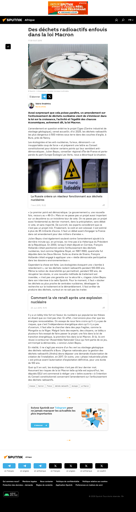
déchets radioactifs (62, 386)
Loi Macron (85, 386)
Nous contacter (46, 481)
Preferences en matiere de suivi (89, 485)
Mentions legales (29, 481)
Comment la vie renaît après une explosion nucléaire (66, 300)
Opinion (41, 386)
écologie (75, 386)
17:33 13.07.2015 (35, 40)
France (49, 386)
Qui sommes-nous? (11, 481)
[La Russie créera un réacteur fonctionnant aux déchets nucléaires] (68, 176)
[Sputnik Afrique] (13, 22)
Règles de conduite (44, 485)
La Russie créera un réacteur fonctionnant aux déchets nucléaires (66, 198)
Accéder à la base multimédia (58, 91)
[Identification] (116, 20)
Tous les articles (40, 107)
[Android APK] (11, 495)
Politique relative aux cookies (94, 481)
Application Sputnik (64, 485)
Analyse (32, 386)
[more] (103, 205)
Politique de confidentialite (67, 481)
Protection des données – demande (18, 485)
